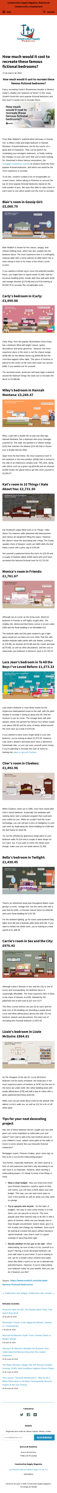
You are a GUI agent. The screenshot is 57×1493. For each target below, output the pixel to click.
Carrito (51, 12)
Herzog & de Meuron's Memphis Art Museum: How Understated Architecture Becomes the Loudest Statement (25, 1352)
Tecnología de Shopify (28, 1487)
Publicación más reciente (40, 1293)
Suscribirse (44, 1437)
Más (8, 12)
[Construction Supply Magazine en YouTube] (35, 1415)
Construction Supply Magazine (39, 1484)
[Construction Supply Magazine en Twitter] (21, 1415)
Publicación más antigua (16, 1293)
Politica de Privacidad (28, 1456)
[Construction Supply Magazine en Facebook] (28, 1415)
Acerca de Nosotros (28, 1452)
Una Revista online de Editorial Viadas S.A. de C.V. (28, 1470)
